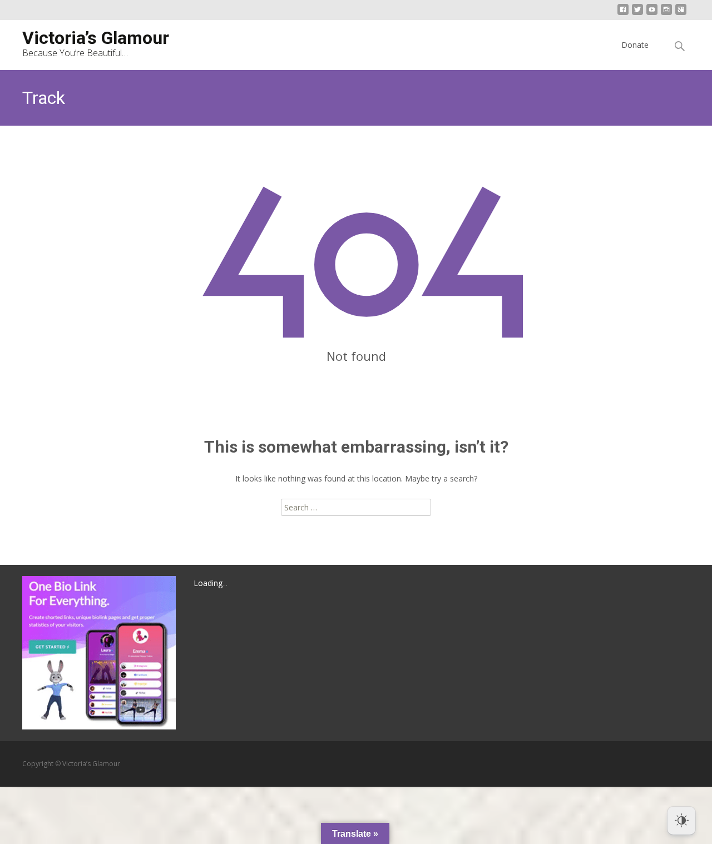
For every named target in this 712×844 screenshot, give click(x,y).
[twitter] (637, 13)
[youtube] (651, 13)
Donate (635, 44)
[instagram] (666, 13)
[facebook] (623, 13)
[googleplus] (680, 13)
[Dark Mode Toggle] (681, 821)
